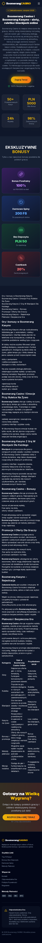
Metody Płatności (8, 866)
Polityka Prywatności (9, 882)
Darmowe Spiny (7, 863)
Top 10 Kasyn (7, 857)
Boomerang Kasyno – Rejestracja (16, 314)
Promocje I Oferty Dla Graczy (14, 312)
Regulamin (5, 885)
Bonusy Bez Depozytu (10, 860)
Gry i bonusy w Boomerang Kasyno (17, 296)
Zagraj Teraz (21, 80)
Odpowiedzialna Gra (9, 879)
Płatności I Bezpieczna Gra (13, 317)
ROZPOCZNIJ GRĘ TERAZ (21, 817)
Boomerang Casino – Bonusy (14, 309)
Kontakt (4, 876)
